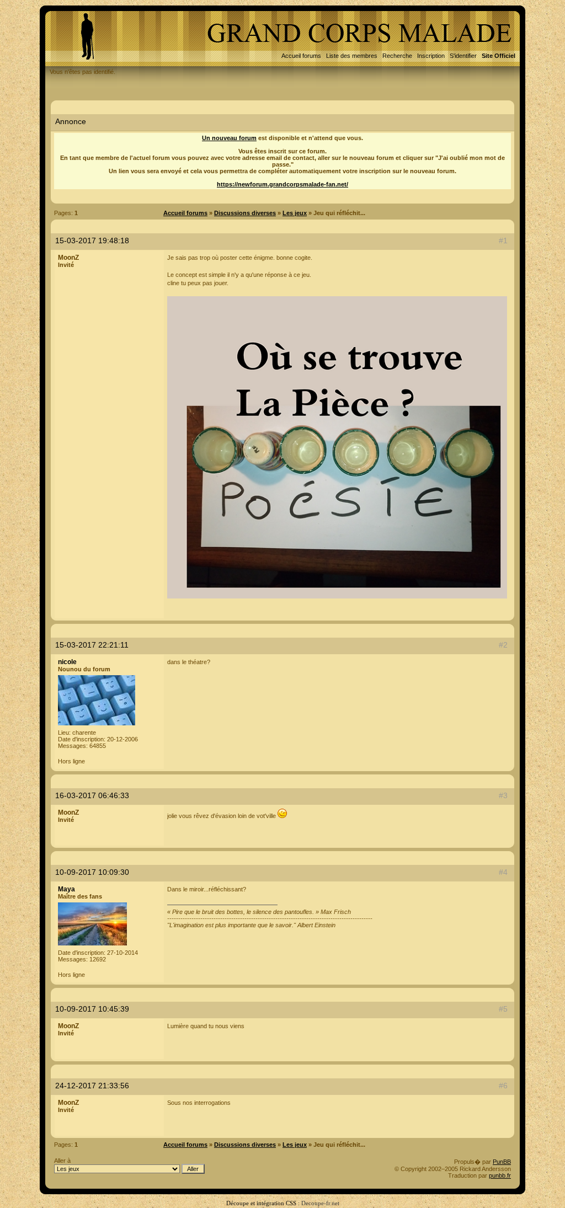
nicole (67, 662)
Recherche (397, 55)
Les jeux (294, 213)
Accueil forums (301, 55)
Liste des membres (351, 55)
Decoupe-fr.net (320, 1203)
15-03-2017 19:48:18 (92, 240)
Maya (66, 889)
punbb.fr (500, 1175)
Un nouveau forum (229, 138)
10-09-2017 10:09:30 (92, 872)
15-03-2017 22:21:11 (92, 644)
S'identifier (463, 55)
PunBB (502, 1161)
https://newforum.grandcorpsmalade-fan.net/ (282, 184)
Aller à (62, 1160)
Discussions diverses (245, 213)
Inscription (431, 55)
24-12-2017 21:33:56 (92, 1085)
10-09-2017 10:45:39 (92, 1008)
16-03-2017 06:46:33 (92, 795)
